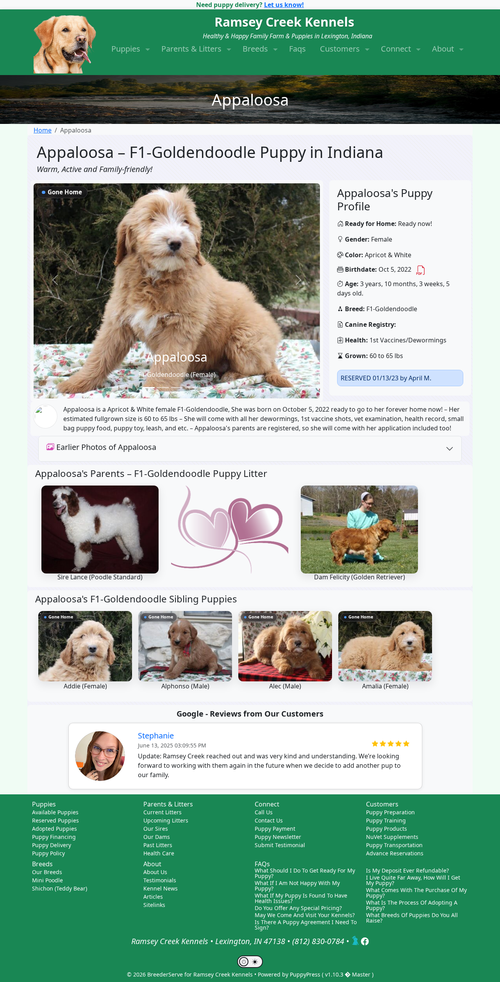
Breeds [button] (256, 48)
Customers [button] (341, 48)
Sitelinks (154, 905)
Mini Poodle (47, 880)
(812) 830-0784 (318, 941)
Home (43, 130)
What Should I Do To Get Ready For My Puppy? (305, 873)
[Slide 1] (149, 387)
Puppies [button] (126, 48)
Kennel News (160, 888)
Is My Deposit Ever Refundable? (407, 870)
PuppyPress (306, 974)
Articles (153, 896)
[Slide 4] (191, 387)
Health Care (158, 853)
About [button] (444, 48)
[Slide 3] (177, 387)
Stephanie (156, 735)
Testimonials (159, 880)
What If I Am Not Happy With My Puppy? (297, 885)
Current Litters (162, 812)
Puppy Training (386, 820)
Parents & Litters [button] (192, 48)
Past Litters (157, 845)
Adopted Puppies (54, 828)
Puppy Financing (54, 836)
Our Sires (155, 828)
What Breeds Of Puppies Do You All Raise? (412, 917)
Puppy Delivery (51, 845)
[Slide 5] (205, 387)
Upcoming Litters (165, 820)
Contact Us (269, 820)
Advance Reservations (394, 853)
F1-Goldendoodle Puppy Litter (200, 473)
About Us (155, 872)
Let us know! (284, 4)
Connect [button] (397, 48)
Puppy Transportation (394, 845)
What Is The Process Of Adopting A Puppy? (411, 905)
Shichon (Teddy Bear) (59, 888)
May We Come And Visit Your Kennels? (305, 915)
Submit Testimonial (280, 845)
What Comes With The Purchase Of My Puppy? (416, 892)
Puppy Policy (48, 853)
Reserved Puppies (55, 820)
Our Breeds (47, 872)
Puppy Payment (275, 828)
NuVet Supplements (392, 836)
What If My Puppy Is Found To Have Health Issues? (301, 898)
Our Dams (156, 836)
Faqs (297, 48)
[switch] (250, 961)
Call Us (264, 812)
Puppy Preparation (390, 812)
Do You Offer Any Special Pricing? (298, 908)
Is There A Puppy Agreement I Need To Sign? (306, 924)
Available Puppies (55, 812)
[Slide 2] (163, 387)
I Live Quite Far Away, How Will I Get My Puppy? (413, 880)
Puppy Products (386, 828)
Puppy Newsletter (278, 836)
